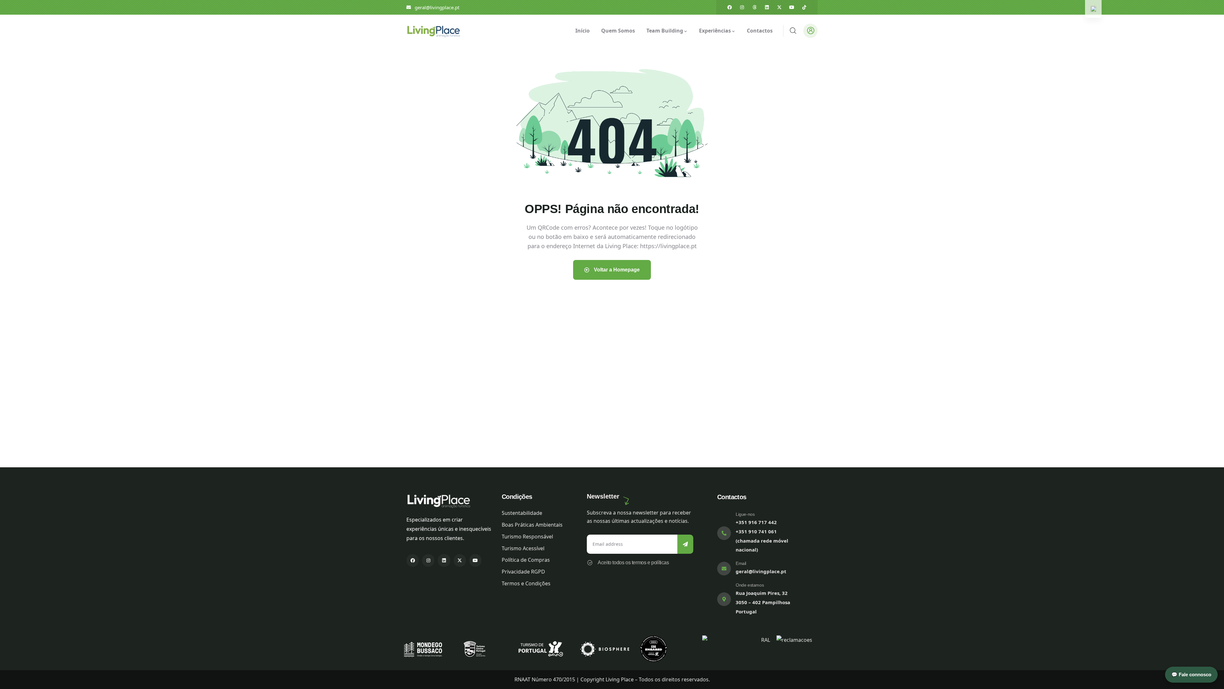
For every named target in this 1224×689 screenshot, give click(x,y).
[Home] (433, 30)
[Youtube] (792, 7)
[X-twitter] (779, 7)
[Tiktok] (804, 7)
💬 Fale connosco (1191, 674)
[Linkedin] (767, 7)
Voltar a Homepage (616, 269)
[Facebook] (729, 7)
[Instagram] (742, 7)
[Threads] (754, 7)
